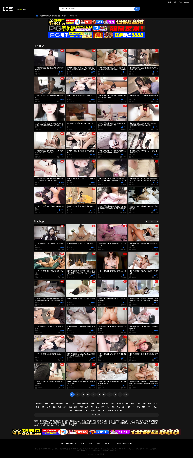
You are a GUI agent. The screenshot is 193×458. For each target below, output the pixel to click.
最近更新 (54, 16)
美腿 (86, 410)
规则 (98, 443)
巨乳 (155, 403)
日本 (67, 403)
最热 (116, 410)
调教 (143, 407)
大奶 (144, 403)
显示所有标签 (96, 415)
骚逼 (70, 407)
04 (88, 394)
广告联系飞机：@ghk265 (123, 443)
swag (149, 407)
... (120, 394)
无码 (46, 403)
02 (77, 394)
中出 (108, 407)
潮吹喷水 (110, 410)
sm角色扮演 (78, 410)
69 (95, 454)
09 (115, 394)
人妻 (127, 403)
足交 (155, 407)
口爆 (37, 407)
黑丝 (59, 407)
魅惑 (71, 410)
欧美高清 (120, 403)
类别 (59, 16)
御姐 (132, 403)
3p (133, 407)
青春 (99, 410)
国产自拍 (39, 403)
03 (83, 394)
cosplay (92, 410)
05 (93, 394)
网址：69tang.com (184, 2)
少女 (97, 407)
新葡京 (64, 16)
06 (99, 394)
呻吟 (43, 407)
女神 (72, 403)
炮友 (54, 407)
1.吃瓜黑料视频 (82, 403)
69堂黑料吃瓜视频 (45, 16)
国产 (52, 403)
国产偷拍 (59, 403)
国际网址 (107, 443)
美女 (123, 407)
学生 (118, 407)
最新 (149, 403)
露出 (113, 407)
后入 (65, 407)
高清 (81, 407)
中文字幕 (105, 403)
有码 (92, 403)
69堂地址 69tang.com (68, 443)
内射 (98, 403)
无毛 (138, 407)
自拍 (112, 403)
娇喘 (92, 407)
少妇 (48, 407)
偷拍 (104, 410)
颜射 (75, 407)
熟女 (129, 407)
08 (109, 394)
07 (104, 394)
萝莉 (103, 407)
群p (121, 410)
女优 (86, 407)
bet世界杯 (70, 16)
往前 (125, 394)
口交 (138, 403)
